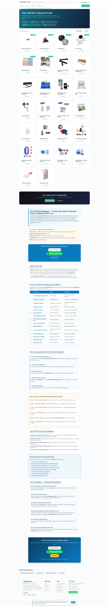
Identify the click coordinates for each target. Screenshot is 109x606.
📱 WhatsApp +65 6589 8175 (54, 253)
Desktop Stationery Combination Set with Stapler (81, 161)
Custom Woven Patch (43, 70)
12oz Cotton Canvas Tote (26, 138)
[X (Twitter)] (27, 595)
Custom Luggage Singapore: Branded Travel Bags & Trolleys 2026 (45, 467)
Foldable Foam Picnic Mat (62, 138)
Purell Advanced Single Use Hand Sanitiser (63, 116)
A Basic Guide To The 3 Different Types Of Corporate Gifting (44, 465)
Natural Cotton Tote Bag (44, 183)
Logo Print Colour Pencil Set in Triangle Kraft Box (80, 71)
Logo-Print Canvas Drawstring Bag (80, 93)
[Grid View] (86, 31)
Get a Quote (86, 5)
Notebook (35, 336)
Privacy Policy (59, 586)
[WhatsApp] (89, 2)
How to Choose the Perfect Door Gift (39, 461)
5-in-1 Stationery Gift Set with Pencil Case (45, 161)
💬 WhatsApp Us (73, 592)
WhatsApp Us (60, 200)
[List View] (89, 31)
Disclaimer (59, 589)
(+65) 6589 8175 (73, 586)
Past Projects (47, 587)
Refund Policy (59, 584)
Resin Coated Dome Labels (26, 48)
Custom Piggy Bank (61, 48)
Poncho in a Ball (78, 48)
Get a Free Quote (49, 200)
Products (46, 586)
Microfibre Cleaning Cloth (26, 183)
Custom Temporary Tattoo (44, 48)
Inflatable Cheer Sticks (26, 70)
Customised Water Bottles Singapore (39, 475)
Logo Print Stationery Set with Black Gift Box (27, 93)
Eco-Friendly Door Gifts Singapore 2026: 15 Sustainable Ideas (44, 463)
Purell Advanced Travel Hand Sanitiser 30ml (45, 116)
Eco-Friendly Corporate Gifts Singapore (39, 473)
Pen (39, 336)
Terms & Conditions (60, 587)
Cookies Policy (60, 591)
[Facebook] (24, 595)
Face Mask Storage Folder (80, 115)
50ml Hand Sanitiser (25, 115)
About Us (47, 584)
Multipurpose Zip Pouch (44, 138)
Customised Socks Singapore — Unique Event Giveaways (43, 469)
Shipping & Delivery (61, 583)
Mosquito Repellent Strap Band (80, 138)
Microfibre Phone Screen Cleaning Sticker (62, 93)
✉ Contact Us (54, 257)
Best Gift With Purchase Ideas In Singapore (40, 471)
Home (22, 8)
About (42, 5)
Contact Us (47, 590)
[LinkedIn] (30, 595)
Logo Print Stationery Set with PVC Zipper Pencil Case (45, 93)
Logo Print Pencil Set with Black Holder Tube (63, 71)
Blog (39, 5)
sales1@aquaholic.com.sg (76, 588)
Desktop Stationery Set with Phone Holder (62, 161)
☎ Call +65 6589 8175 (54, 249)
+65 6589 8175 (84, 2)
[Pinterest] (35, 595)
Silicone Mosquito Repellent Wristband (27, 161)
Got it (73, 602)
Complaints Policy (60, 590)
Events (26, 8)
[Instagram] (32, 595)
